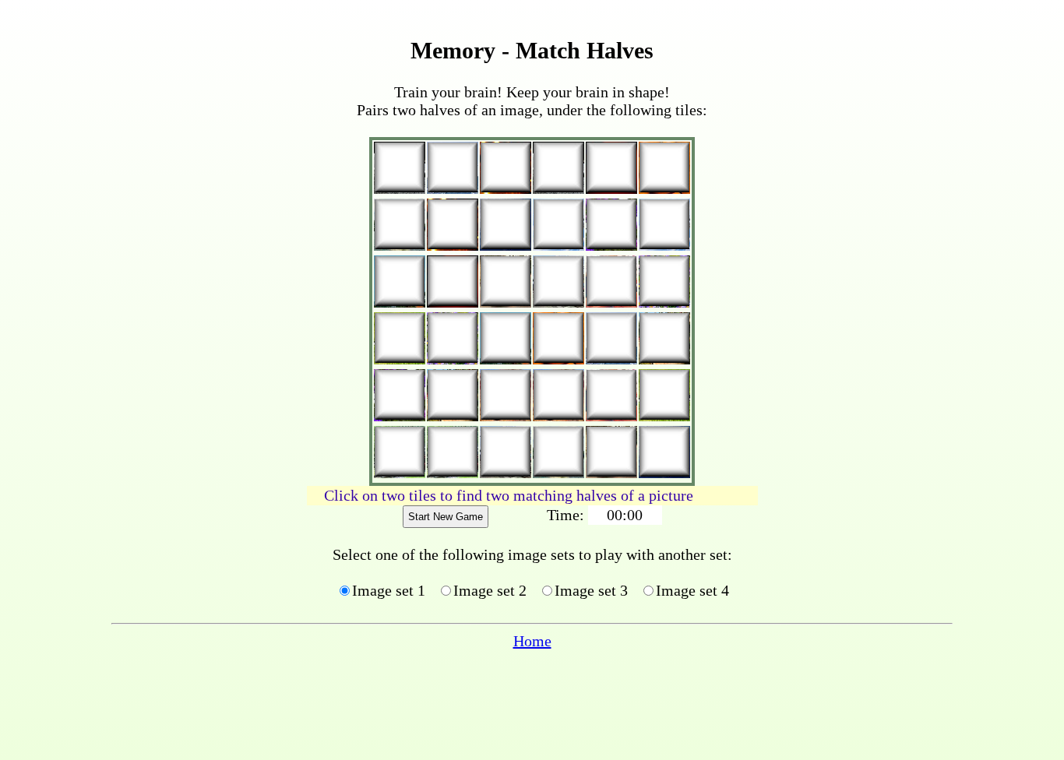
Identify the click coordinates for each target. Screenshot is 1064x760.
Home (532, 640)
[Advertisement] (177, 370)
